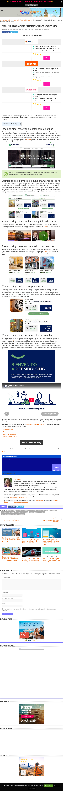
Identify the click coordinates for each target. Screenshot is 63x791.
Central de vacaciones (9, 434)
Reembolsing (53, 510)
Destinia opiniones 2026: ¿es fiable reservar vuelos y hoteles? (11, 539)
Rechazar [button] (56, 785)
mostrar (18, 123)
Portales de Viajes (18, 20)
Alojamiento (28, 20)
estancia (28, 139)
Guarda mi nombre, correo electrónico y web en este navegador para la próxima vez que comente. (29, 609)
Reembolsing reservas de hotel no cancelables (13, 514)
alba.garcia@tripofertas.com (21, 502)
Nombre (5, 593)
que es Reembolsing (43, 510)
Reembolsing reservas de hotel (37, 512)
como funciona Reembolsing (14, 510)
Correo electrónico (8, 598)
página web (15, 340)
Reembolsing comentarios (8, 512)
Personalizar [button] (32, 788)
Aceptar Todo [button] (48, 785)
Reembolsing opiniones (22, 512)
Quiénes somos (39, 500)
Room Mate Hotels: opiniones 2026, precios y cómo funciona (11, 519)
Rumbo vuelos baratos (9, 436)
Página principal (7, 20)
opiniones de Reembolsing (30, 510)
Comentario (6, 578)
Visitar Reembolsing (31, 442)
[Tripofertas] (31, 12)
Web (3, 603)
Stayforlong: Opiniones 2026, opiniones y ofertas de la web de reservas (51, 560)
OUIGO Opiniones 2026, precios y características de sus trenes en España (31, 560)
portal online (47, 251)
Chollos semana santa (9, 432)
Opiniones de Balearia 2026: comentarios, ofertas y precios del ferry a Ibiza (51, 519)
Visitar (46, 58)
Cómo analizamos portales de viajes (18, 497)
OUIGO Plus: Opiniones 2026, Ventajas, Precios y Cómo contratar (30, 541)
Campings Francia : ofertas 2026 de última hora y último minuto (10, 558)
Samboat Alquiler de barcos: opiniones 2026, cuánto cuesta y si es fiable (50, 541)
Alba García (6, 29)
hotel (45, 226)
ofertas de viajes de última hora (35, 424)
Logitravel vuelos (8, 429)
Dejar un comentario (36, 29)
